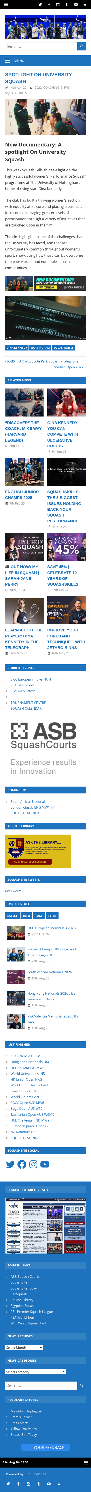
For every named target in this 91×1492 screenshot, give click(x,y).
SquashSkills (64, 348)
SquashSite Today (24, 1288)
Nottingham (40, 348)
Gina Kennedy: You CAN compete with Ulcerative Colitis (63, 434)
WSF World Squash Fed (28, 1323)
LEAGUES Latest (23, 691)
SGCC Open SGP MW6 (27, 1102)
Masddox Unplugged (26, 1411)
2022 (38, 87)
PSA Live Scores (22, 685)
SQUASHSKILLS (16, 93)
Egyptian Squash (23, 1305)
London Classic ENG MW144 (32, 807)
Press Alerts (19, 1423)
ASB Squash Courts (25, 1276)
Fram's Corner (21, 1417)
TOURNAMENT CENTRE (28, 702)
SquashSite (19, 1282)
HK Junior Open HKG (26, 1079)
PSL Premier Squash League (32, 1311)
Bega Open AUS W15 (27, 1108)
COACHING (51, 87)
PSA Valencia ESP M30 (27, 1056)
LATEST (12, 916)
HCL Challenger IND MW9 (30, 1120)
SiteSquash (19, 1294)
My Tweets (13, 891)
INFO (26, 916)
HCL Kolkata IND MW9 (28, 1067)
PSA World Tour (22, 1317)
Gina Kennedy (17, 348)
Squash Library (22, 1300)
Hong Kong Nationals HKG (30, 1061)
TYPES (52, 916)
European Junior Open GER (31, 1126)
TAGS (38, 916)
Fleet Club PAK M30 (26, 1091)
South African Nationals (28, 801)
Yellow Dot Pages (24, 1428)
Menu (19, 61)
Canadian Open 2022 (67, 367)
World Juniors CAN (25, 1097)
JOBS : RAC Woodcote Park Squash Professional (43, 361)
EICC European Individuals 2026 (51, 928)
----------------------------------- (30, 696)
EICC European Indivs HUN (31, 679)
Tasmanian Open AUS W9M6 (32, 1114)
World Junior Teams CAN (29, 1085)
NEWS (65, 87)
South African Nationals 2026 (49, 972)
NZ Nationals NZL (24, 1132)
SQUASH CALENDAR (26, 708)
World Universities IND (28, 1073)
